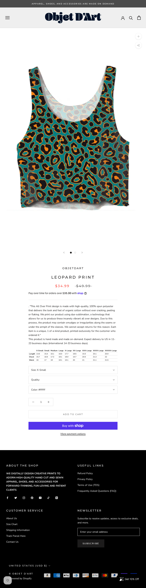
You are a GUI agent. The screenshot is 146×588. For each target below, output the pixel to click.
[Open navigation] (7, 17)
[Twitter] (15, 497)
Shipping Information (18, 530)
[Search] (131, 18)
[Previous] (63, 252)
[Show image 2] (75, 253)
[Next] (82, 252)
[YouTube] (40, 497)
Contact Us (12, 542)
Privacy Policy (85, 479)
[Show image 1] (71, 253)
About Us (11, 518)
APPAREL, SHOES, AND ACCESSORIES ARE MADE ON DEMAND (73, 3)
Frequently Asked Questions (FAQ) (96, 491)
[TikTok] (48, 497)
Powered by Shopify (20, 578)
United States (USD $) (28, 565)
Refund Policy (85, 473)
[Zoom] (138, 36)
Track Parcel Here (15, 536)
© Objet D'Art (21, 573)
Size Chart (11, 524)
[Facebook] (7, 497)
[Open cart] (139, 18)
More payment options (73, 434)
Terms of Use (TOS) (88, 485)
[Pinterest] (32, 497)
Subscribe (91, 543)
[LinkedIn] (56, 497)
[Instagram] (24, 497)
